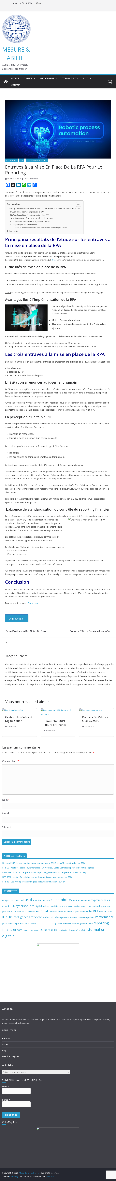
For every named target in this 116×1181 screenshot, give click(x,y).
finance (71, 911)
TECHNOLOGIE (69, 78)
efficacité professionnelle (24, 911)
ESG (38, 911)
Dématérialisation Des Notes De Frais (26, 631)
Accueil (15, 78)
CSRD (11, 906)
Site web (6, 827)
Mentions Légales (10, 1056)
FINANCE (28, 78)
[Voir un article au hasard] (110, 81)
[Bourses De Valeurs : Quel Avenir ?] (90, 710)
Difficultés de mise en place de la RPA (28, 212)
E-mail (6, 813)
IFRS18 (7, 917)
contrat (86, 900)
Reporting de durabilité (82, 923)
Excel (44, 911)
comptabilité (61, 899)
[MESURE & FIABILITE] (5, 81)
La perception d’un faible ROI (25, 224)
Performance (104, 917)
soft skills (50, 930)
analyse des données (12, 900)
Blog (4, 1050)
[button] (33, 78)
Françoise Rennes (31, 179)
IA (90, 911)
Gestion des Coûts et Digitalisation (18, 719)
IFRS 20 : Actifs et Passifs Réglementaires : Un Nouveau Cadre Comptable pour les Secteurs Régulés (48, 867)
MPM (72, 917)
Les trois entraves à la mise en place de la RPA (31, 218)
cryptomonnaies (100, 900)
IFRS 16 (109, 912)
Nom (5, 799)
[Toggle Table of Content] (77, 204)
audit (27, 899)
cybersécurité (25, 906)
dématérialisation (65, 906)
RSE (42, 929)
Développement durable (83, 906)
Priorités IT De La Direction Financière (90, 631)
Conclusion (14, 231)
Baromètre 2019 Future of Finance (55, 723)
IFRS (95, 911)
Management (62, 917)
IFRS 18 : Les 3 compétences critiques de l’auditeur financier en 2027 (33, 881)
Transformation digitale (37, 160)
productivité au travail (26, 923)
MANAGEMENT (47, 78)
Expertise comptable (58, 911)
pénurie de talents (63, 923)
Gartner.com (33, 603)
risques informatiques (31, 930)
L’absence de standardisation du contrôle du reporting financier (40, 227)
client (48, 900)
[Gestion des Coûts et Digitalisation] (12, 710)
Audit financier (39, 900)
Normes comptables (84, 917)
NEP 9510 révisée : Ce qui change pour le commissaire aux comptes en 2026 (37, 877)
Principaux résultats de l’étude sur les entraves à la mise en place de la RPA (44, 208)
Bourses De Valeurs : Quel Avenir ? (95, 719)
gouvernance (82, 911)
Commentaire (10, 761)
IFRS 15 (102, 911)
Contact (15, 85)
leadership (48, 917)
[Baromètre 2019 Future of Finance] (58, 710)
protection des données (46, 924)
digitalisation (42, 906)
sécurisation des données (69, 930)
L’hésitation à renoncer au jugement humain (31, 221)
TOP (21, 160)
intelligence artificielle (27, 917)
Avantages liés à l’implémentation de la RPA (31, 215)
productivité (9, 923)
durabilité (54, 906)
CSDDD (4, 906)
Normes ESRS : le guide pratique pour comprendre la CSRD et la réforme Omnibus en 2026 (43, 863)
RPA (53, 260)
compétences (77, 900)
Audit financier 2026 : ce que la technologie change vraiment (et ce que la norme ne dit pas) (44, 872)
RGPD (19, 930)
